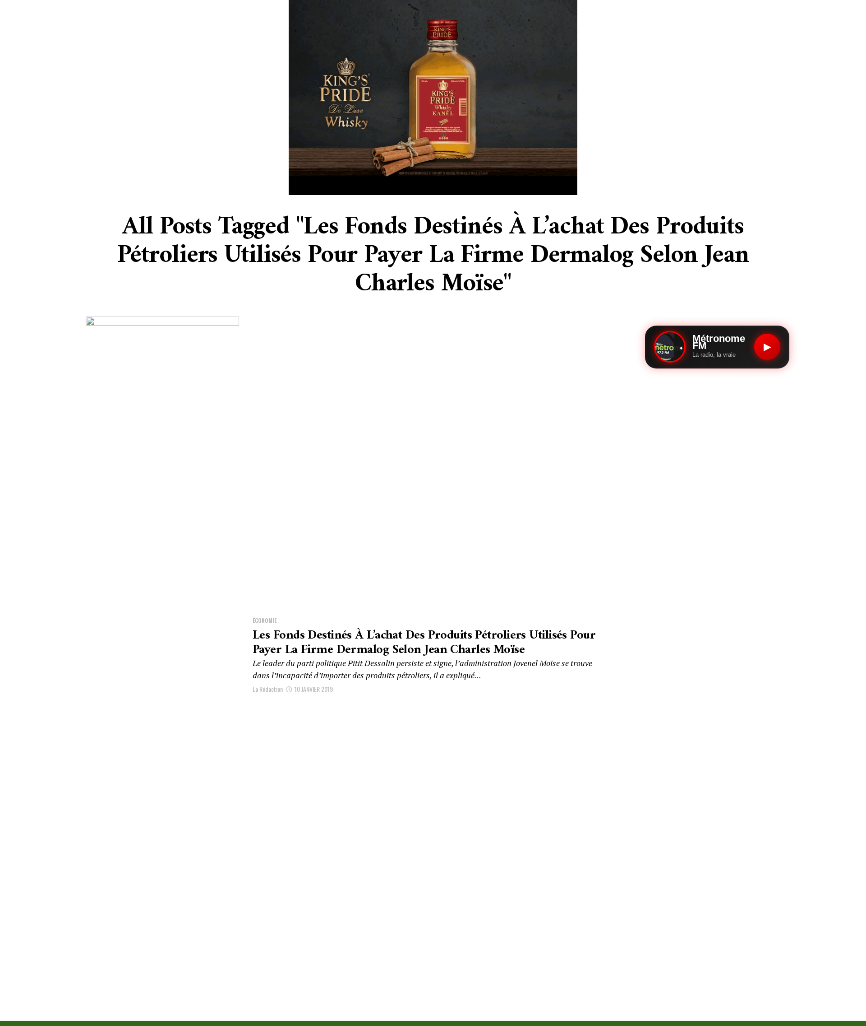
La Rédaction (268, 689)
